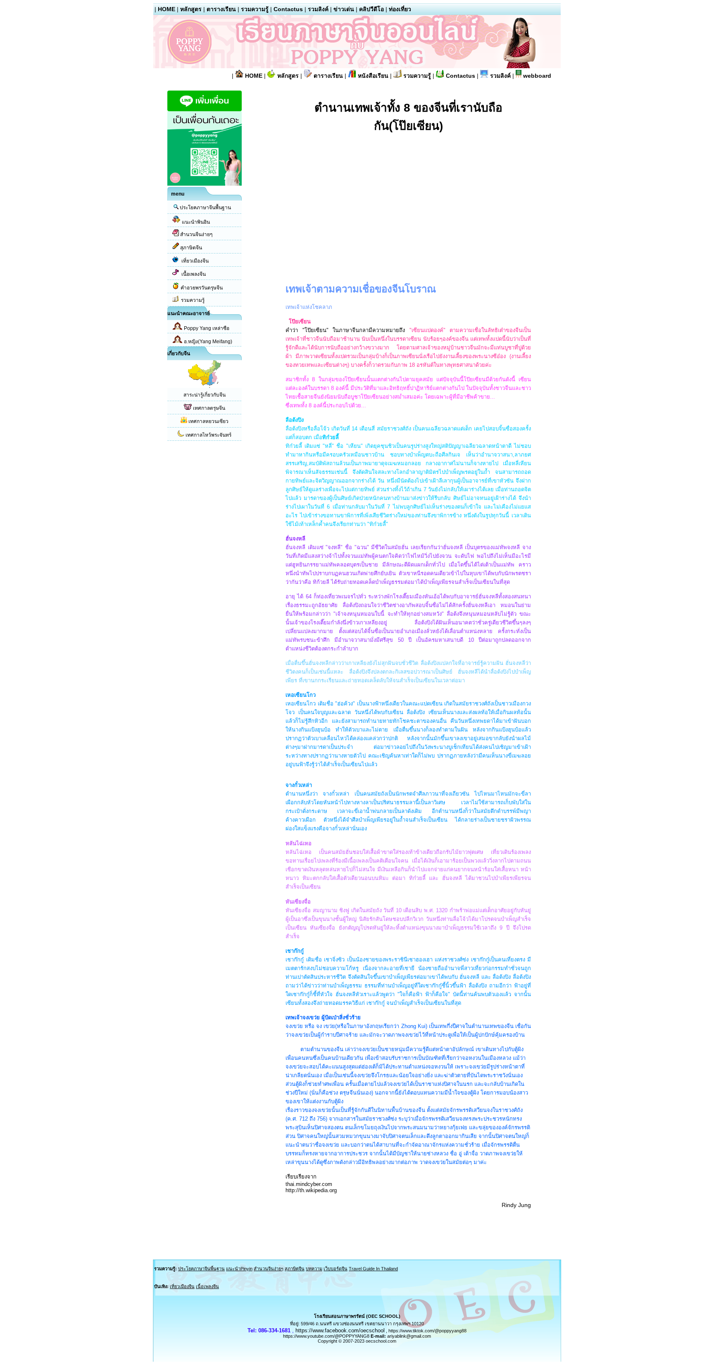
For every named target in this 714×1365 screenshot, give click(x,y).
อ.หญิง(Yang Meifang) (208, 341)
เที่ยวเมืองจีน (195, 261)
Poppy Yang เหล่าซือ (206, 328)
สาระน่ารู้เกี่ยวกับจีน (204, 395)
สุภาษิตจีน (191, 248)
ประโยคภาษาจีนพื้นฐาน (205, 207)
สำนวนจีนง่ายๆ (196, 234)
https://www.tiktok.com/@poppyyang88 (427, 1330)
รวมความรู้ (255, 9)
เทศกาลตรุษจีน (209, 408)
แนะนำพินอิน (196, 222)
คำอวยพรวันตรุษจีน (202, 288)
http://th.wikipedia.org (311, 1190)
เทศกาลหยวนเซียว (208, 421)
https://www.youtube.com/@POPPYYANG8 (326, 1336)
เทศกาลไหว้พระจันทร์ (208, 435)
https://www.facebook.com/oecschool (340, 1330)
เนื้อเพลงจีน (193, 274)
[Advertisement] (355, 202)
